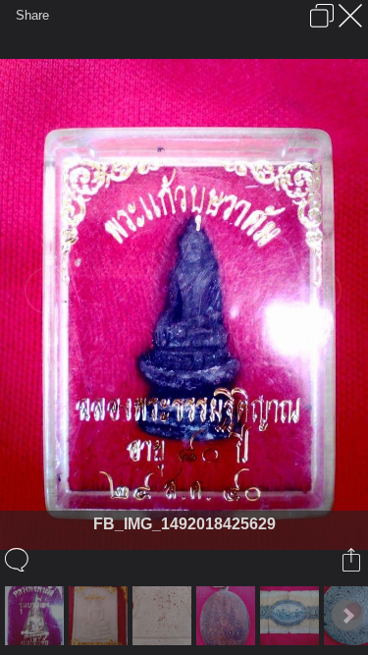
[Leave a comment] (18, 559)
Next (347, 615)
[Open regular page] (322, 15)
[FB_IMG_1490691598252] (100, 615)
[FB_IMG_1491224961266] (292, 615)
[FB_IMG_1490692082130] (37, 615)
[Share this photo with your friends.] (353, 559)
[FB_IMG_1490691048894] (164, 615)
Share (32, 15)
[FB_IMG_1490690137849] (228, 615)
